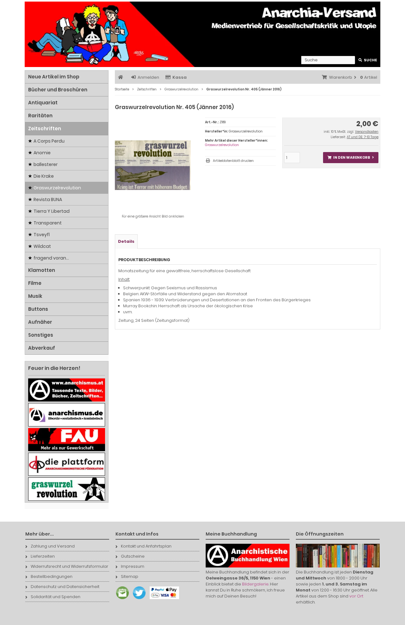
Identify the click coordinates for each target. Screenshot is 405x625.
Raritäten (40, 115)
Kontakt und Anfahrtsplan (146, 546)
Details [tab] (126, 241)
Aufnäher (40, 322)
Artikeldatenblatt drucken (233, 160)
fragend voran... (51, 258)
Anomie (42, 153)
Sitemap (129, 576)
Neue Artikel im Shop (53, 76)
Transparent (48, 223)
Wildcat (42, 246)
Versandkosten (366, 131)
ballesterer (46, 164)
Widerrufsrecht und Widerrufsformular (69, 566)
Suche (368, 60)
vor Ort (356, 596)
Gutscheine (133, 556)
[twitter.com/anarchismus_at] (138, 599)
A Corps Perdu (49, 141)
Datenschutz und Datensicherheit (65, 587)
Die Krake (44, 176)
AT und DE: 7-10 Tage (362, 137)
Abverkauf (41, 348)
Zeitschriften (44, 128)
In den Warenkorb (350, 157)
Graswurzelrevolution (222, 145)
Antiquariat (43, 102)
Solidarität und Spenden (55, 597)
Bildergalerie (255, 584)
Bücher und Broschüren (57, 89)
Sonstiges (40, 335)
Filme (34, 283)
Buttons (38, 309)
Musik (35, 296)
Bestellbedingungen (51, 576)
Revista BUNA (48, 199)
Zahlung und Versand (53, 546)
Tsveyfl (42, 234)
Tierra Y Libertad (52, 211)
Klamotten (41, 270)
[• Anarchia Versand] (202, 34)
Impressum (132, 566)
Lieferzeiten (43, 556)
